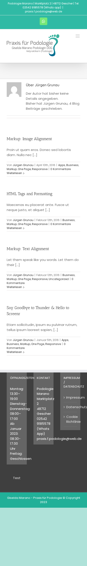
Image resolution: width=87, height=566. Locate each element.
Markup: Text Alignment (28, 248)
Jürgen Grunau (23, 165)
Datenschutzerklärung (70, 407)
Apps (61, 165)
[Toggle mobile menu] (78, 36)
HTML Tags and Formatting (29, 193)
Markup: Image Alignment (29, 138)
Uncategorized (59, 279)
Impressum (70, 397)
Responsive (40, 169)
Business (72, 165)
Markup (12, 169)
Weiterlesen (14, 173)
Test (17, 478)
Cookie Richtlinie (70, 419)
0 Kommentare (60, 169)
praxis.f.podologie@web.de (43, 11)
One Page (24, 169)
